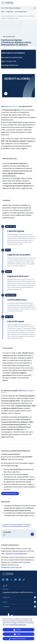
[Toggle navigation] (34, 8)
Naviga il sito (6, 597)
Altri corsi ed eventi (9, 36)
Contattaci (6, 606)
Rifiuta (18, 634)
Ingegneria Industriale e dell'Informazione (18, 592)
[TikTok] (24, 580)
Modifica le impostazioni (18, 638)
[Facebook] (7, 580)
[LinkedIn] (20, 580)
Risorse (5, 602)
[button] (32, 534)
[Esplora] (5, 93)
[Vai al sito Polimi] (7, 3)
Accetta (18, 630)
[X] (11, 580)
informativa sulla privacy (18, 625)
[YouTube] (15, 580)
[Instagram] (3, 580)
